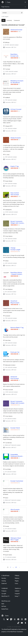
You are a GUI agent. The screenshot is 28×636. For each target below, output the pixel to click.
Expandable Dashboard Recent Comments (16, 455)
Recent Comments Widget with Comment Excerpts (18, 222)
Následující (19, 567)
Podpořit (17, 593)
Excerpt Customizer (17, 481)
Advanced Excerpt (16, 29)
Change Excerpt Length (15, 248)
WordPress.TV (5, 596)
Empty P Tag (15, 166)
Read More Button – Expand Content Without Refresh (16, 273)
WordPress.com (5, 601)
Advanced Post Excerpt (15, 377)
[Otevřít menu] (25, 2)
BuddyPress (4, 609)
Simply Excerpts (16, 138)
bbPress (3, 606)
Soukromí (4, 583)
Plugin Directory (5, 6)
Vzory (16, 583)
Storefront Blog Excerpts (15, 301)
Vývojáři (3, 593)
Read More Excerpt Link (14, 55)
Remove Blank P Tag (17, 327)
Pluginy (17, 581)
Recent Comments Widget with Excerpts (17, 402)
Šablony (17, 578)
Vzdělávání (4, 588)
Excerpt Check (15, 428)
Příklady (17, 575)
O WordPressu (5, 575)
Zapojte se (18, 588)
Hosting (3, 581)
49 (16, 567)
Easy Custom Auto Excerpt (15, 193)
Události (17, 591)
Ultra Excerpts (15, 509)
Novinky (3, 578)
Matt (2, 603)
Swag (17, 596)
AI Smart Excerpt (16, 109)
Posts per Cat (15, 352)
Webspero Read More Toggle (16, 538)
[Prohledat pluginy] (21, 12)
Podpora (3, 591)
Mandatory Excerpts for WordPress (17, 81)
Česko (7, 615)
